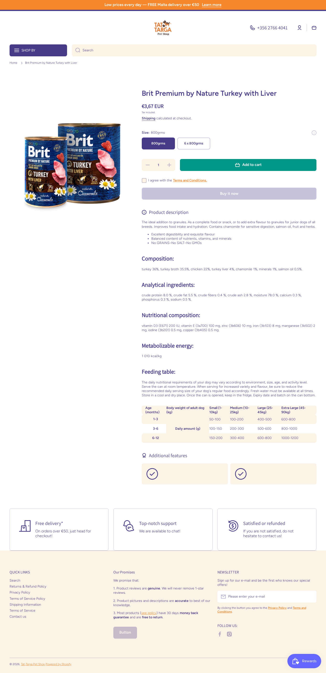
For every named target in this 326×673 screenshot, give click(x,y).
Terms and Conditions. (190, 180)
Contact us (18, 617)
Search (15, 580)
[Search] (76, 50)
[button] (314, 27)
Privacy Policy (20, 592)
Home (13, 62)
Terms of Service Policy (27, 599)
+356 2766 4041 (272, 28)
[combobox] (194, 50)
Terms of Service (22, 611)
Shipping (148, 118)
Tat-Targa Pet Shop (33, 664)
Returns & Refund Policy (28, 586)
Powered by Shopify (58, 664)
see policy (149, 613)
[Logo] (163, 27)
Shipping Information (25, 605)
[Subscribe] (310, 597)
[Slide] (314, 132)
